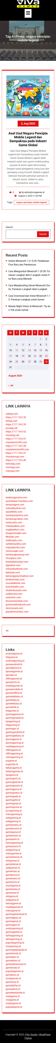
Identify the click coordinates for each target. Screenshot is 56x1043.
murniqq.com (13, 467)
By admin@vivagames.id (33, 192)
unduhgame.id (13, 1003)
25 (17, 361)
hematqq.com (13, 463)
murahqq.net (12, 435)
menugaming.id (14, 814)
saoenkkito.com (14, 511)
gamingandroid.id (15, 732)
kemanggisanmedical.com (20, 576)
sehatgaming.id (14, 939)
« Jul (10, 385)
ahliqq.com (11, 420)
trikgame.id (11, 657)
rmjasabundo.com (15, 547)
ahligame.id (12, 896)
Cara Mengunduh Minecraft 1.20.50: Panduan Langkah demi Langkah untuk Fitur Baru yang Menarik (29, 275)
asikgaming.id (13, 821)
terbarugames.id (14, 771)
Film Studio (31, 1034)
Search (9, 227)
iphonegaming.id (14, 742)
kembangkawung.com (17, 554)
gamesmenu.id (13, 825)
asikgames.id (13, 867)
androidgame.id (14, 653)
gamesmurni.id (14, 828)
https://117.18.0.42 (16, 431)
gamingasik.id (13, 796)
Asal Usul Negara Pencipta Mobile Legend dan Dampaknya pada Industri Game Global (28, 139)
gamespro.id (12, 957)
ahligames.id (12, 860)
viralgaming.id (13, 946)
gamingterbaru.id (15, 735)
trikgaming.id (13, 725)
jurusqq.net (11, 428)
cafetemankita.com (16, 543)
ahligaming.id (13, 849)
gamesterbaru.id (14, 696)
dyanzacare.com (14, 608)
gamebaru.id (12, 974)
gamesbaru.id (13, 960)
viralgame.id (12, 999)
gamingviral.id (13, 921)
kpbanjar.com (13, 572)
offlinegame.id (13, 750)
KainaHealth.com (15, 586)
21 (35, 356)
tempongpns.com (15, 504)
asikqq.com (12, 413)
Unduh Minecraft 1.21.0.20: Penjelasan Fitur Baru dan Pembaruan (28, 262)
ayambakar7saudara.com (19, 501)
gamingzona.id (14, 807)
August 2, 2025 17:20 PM (30, 196)
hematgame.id (13, 903)
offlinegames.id (14, 678)
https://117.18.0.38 (16, 445)
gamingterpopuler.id (16, 949)
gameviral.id (12, 982)
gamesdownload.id (16, 964)
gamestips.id (12, 700)
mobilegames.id (14, 685)
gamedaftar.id (13, 985)
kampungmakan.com (17, 518)
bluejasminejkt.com (16, 533)
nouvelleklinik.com (15, 583)
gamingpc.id (12, 728)
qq (7, 630)
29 (40, 361)
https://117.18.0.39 (16, 424)
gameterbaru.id (14, 703)
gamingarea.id (13, 803)
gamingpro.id (13, 924)
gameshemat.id (14, 857)
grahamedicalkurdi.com (18, 604)
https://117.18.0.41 (16, 438)
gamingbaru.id (13, 917)
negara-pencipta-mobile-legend (31, 202)
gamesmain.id (13, 835)
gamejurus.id (12, 874)
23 (46, 356)
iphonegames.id (14, 671)
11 (17, 350)
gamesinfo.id (13, 682)
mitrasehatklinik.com (17, 568)
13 (29, 350)
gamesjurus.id (13, 832)
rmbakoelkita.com (15, 526)
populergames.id (14, 971)
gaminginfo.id (13, 778)
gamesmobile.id (14, 689)
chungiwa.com (13, 558)
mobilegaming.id (14, 746)
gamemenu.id (13, 878)
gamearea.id (12, 892)
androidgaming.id (15, 660)
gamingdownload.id (16, 914)
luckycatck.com (14, 522)
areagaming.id (13, 817)
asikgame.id (12, 899)
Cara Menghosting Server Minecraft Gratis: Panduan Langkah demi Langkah (29, 287)
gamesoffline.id (14, 692)
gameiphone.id (13, 667)
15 (40, 350)
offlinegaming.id (14, 753)
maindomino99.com (16, 442)
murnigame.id (13, 885)
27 (29, 361)
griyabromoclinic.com (17, 611)
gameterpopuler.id (15, 992)
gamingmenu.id (14, 792)
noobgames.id (13, 978)
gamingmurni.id (14, 785)
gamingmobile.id (14, 717)
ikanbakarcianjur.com (17, 561)
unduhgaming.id (14, 928)
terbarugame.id (14, 767)
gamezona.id (12, 882)
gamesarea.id (13, 889)
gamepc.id (11, 675)
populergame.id (14, 1007)
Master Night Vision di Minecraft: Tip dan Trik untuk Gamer (29, 308)
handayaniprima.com (17, 515)
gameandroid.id (14, 664)
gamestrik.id (12, 707)
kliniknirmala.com (15, 579)
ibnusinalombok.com (17, 601)
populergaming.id (15, 942)
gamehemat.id (13, 864)
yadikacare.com (14, 593)
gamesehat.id (13, 989)
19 (23, 356)
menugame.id (13, 910)
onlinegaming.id (14, 757)
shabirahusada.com (16, 590)
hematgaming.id (14, 842)
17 (10, 356)
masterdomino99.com (17, 449)
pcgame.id (11, 760)
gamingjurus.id (14, 789)
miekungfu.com (14, 540)
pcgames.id (12, 764)
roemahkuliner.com (16, 508)
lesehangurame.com (16, 497)
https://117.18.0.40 (16, 460)
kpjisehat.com (13, 565)
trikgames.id (12, 710)
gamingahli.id (13, 800)
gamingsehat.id (14, 932)
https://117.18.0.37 (16, 453)
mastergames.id (14, 907)
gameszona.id (13, 846)
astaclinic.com (13, 597)
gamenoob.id (13, 967)
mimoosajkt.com (14, 551)
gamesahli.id (12, 839)
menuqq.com (13, 470)
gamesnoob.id (13, 953)
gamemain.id (13, 871)
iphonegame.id (13, 739)
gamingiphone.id (14, 714)
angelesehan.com (15, 529)
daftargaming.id (14, 935)
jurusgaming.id (14, 810)
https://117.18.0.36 (16, 417)
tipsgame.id (12, 775)
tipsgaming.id (13, 721)
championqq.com (15, 456)
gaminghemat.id (14, 782)
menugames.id (13, 853)
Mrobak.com (12, 536)
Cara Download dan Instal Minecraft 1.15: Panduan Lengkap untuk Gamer (29, 297)
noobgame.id (13, 996)
